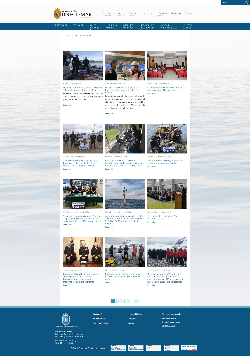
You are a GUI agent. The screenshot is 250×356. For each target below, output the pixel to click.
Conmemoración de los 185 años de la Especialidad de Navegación (166, 89)
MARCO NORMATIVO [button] (95, 26)
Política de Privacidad (79, 348)
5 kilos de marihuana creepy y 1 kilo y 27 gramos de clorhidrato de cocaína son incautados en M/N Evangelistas (81, 218)
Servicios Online (133, 14)
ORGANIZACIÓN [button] (61, 25)
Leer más (67, 105)
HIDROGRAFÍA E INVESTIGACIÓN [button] (147, 26)
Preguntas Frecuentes (121, 14)
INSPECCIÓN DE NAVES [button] (187, 26)
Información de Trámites (163, 14)
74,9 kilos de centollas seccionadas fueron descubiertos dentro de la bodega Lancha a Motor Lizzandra (80, 163)
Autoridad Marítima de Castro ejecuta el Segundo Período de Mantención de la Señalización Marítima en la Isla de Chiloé (124, 219)
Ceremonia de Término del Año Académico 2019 (162, 217)
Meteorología (176, 13)
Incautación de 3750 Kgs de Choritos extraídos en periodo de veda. (165, 162)
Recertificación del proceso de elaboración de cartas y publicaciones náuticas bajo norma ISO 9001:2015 (123, 163)
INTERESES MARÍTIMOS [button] (128, 26)
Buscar (246, 2)
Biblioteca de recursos (96, 348)
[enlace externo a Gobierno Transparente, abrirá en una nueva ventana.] (153, 347)
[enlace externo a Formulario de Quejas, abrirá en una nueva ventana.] (189, 347)
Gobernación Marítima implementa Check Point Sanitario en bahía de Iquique (122, 90)
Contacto (188, 13)
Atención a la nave (169, 318)
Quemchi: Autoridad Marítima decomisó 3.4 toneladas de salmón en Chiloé (82, 89)
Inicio (76, 35)
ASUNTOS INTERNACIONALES (168, 26)
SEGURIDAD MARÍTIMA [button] (111, 26)
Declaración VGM (168, 325)
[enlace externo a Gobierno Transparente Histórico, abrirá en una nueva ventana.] (171, 347)
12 (136, 301)
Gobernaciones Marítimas (108, 14)
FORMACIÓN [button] (78, 25)
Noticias (147, 13)
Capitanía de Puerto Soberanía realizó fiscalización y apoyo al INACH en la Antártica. (123, 276)
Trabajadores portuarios (171, 322)
